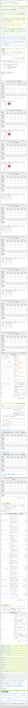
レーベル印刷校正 (5, 568)
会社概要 (3, 678)
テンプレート (4, 668)
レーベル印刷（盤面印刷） (6, 366)
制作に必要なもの (5, 44)
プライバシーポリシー (7, 701)
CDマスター (4, 616)
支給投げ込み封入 (5, 520)
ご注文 (3, 666)
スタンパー (4, 356)
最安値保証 (4, 27)
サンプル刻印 (4, 548)
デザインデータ (4, 629)
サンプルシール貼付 (5, 539)
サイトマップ (4, 673)
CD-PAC (2, 693)
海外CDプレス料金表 (6, 647)
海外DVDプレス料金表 (6, 652)
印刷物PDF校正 (4, 579)
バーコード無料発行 (18, 30)
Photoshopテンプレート (18, 628)
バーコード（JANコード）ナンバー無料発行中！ (13, 596)
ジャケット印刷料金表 (6, 654)
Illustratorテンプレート (18, 622)
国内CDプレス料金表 (6, 645)
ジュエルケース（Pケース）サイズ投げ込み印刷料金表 (12, 41)
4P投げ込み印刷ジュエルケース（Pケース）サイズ (13, 452)
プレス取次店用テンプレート (7, 670)
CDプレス (3, 358)
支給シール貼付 (4, 530)
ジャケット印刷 (4, 371)
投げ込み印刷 (21, 408)
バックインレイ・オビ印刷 (6, 378)
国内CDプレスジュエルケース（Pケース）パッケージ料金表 (13, 37)
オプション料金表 (5, 43)
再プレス (6, 24)
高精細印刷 (6, 30)
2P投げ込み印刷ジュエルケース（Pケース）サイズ (13, 430)
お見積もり (4, 664)
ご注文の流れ (4, 657)
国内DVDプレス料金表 (6, 649)
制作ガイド (4, 659)
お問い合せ (4, 661)
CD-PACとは (4, 676)
